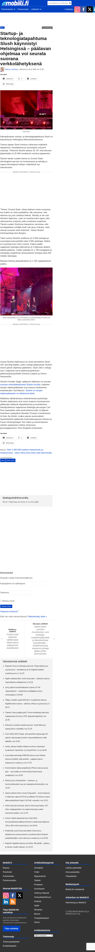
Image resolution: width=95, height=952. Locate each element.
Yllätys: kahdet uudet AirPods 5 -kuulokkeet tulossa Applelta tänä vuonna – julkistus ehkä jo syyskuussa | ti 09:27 (27, 703)
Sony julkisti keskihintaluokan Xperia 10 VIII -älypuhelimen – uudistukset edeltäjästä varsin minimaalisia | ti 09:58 (23, 691)
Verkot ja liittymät (41, 893)
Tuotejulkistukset (41, 918)
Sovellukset (39, 889)
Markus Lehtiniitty (11, 69)
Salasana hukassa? (9, 611)
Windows (38, 910)
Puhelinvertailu (9, 880)
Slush (3, 460)
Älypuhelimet (40, 876)
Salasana (4, 592)
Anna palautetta (72, 872)
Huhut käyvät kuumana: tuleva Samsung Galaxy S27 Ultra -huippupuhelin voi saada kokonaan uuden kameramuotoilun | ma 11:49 (26, 809)
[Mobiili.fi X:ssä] (90, 9)
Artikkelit (35, 9)
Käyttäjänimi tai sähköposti (12, 583)
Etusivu (6, 868)
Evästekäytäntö (9, 946)
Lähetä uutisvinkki (73, 868)
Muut (2, 27)
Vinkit (36, 872)
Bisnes (37, 914)
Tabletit (37, 880)
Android (37, 901)
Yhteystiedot (71, 876)
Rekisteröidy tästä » (37, 616)
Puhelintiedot (7, 9)
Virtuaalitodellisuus (42, 897)
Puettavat (38, 885)
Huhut (36, 922)
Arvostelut (38, 868)
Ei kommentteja (47, 27)
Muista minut (8, 601)
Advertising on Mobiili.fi (76, 903)
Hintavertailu (23, 9)
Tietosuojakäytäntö (11, 942)
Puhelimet (7, 872)
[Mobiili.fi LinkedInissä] (6, 902)
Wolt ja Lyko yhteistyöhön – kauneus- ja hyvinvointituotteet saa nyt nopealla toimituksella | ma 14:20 (26, 784)
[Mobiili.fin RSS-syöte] (13, 902)
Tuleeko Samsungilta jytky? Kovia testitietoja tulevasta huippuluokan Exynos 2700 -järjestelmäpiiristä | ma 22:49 (27, 716)
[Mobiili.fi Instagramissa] (77, 9)
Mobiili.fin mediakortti (75, 889)
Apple (36, 905)
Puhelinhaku (8, 876)
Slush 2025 (11, 460)
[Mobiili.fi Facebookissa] (83, 9)
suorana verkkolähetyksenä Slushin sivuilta (20, 384)
